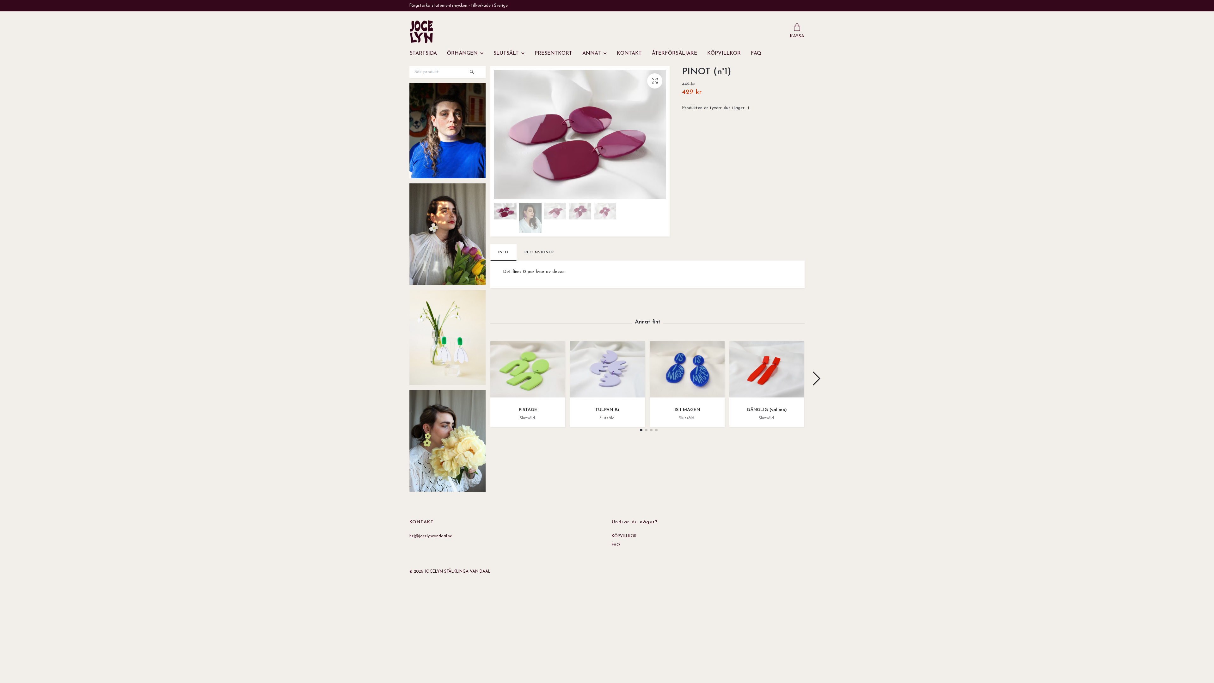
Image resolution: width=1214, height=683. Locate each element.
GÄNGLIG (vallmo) (767, 410)
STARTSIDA (423, 53)
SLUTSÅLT (506, 53)
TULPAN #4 (607, 410)
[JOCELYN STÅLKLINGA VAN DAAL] (421, 31)
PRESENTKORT (553, 53)
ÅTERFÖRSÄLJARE (674, 53)
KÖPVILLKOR (724, 53)
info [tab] (503, 252)
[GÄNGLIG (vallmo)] (766, 371)
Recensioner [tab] (539, 252)
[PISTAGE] (527, 371)
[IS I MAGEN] (687, 371)
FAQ (756, 53)
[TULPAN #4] (607, 371)
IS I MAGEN (687, 410)
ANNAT (591, 53)
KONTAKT (629, 53)
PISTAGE (528, 410)
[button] (641, 430)
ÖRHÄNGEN (462, 53)
